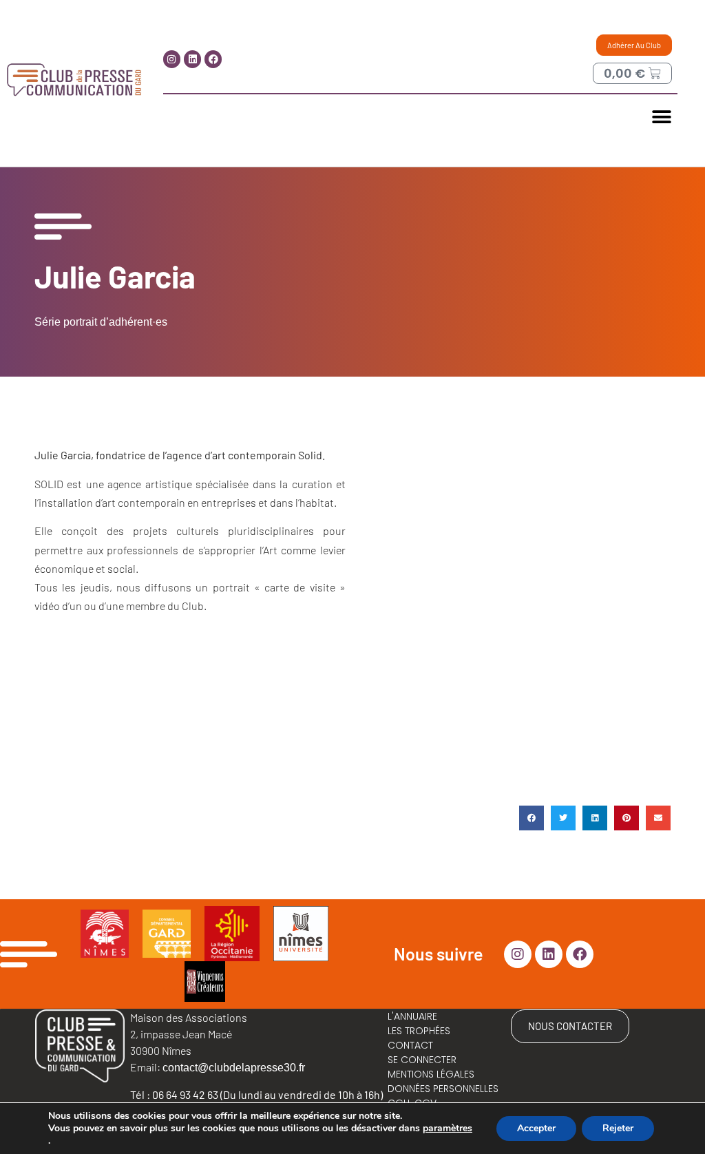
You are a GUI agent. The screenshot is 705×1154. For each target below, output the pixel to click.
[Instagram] (171, 58)
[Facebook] (213, 58)
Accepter (536, 1128)
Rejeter (617, 1128)
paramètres (447, 1128)
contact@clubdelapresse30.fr (233, 1067)
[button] (661, 116)
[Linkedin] (192, 58)
